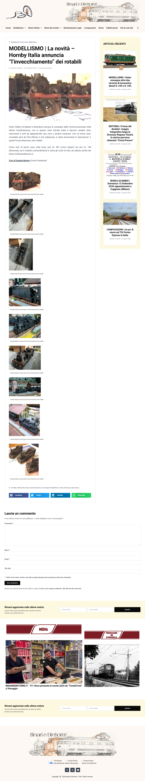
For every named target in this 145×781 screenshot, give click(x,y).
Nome (7, 550)
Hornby (13, 488)
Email (7, 559)
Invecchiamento (35, 488)
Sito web (8, 568)
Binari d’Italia (34, 28)
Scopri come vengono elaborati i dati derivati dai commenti (60, 589)
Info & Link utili (126, 28)
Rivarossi (67, 488)
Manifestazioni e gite (73, 28)
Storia (101, 28)
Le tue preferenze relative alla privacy (65, 763)
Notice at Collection (89, 763)
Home (8, 28)
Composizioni (90, 28)
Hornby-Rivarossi (23, 488)
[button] (137, 28)
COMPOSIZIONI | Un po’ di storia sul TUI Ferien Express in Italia (120, 232)
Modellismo (18, 28)
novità (61, 488)
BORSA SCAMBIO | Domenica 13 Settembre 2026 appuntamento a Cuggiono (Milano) (120, 185)
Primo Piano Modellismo (28, 42)
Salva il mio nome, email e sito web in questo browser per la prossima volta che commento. (38, 577)
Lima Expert (45, 488)
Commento (9, 523)
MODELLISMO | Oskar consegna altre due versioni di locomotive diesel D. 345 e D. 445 (120, 81)
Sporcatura (75, 488)
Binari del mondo (51, 28)
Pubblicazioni (112, 28)
